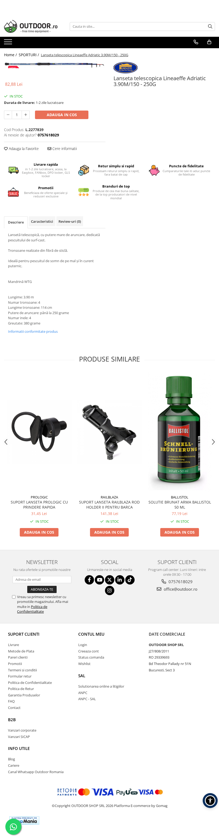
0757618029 (180, 581)
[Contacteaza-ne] (196, 42)
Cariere (13, 765)
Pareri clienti (18, 657)
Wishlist (84, 663)
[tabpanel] (54, 65)
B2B (12, 719)
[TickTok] (130, 580)
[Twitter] (109, 580)
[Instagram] (109, 590)
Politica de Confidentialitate (32, 609)
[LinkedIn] (119, 580)
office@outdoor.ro (180, 589)
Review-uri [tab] (69, 221)
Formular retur (20, 676)
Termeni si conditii (22, 670)
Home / (11, 54)
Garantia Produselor (24, 695)
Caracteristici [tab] (42, 221)
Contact (14, 707)
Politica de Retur (21, 688)
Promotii (15, 663)
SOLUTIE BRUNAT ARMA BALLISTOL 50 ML (179, 505)
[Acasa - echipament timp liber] (30, 26)
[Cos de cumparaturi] (209, 42)
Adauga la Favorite (23, 148)
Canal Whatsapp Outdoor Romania (36, 771)
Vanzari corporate (22, 730)
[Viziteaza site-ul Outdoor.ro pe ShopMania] (24, 820)
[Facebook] (89, 580)
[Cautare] (210, 26)
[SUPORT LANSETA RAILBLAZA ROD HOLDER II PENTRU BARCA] (109, 432)
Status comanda (91, 657)
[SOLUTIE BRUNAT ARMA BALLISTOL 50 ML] (179, 432)
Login (82, 644)
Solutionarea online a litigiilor (101, 686)
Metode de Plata (21, 651)
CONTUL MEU (91, 634)
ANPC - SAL (87, 698)
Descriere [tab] (16, 222)
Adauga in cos (62, 114)
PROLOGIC (39, 497)
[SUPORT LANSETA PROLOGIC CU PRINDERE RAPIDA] (39, 432)
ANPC (82, 692)
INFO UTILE (19, 748)
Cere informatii (64, 148)
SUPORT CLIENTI (24, 634)
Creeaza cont (88, 651)
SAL (81, 675)
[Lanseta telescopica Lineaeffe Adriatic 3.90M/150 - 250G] (54, 65)
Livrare (13, 644)
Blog (11, 759)
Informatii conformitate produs (33, 331)
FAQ (11, 701)
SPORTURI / (29, 54)
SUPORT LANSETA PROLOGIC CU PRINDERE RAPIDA (39, 505)
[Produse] (8, 43)
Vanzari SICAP (19, 736)
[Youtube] (99, 580)
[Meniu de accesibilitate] (210, 800)
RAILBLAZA (109, 497)
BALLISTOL (179, 497)
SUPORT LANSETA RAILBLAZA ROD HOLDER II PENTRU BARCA (109, 505)
